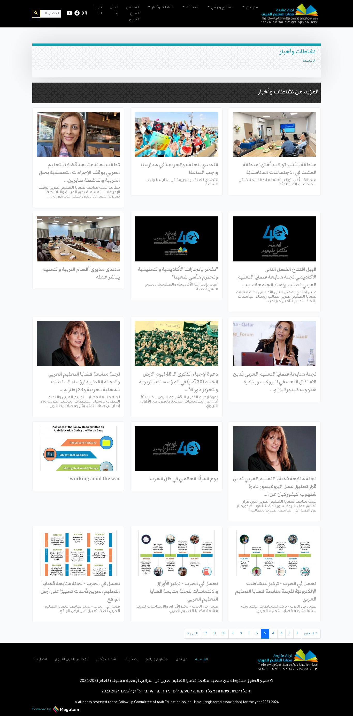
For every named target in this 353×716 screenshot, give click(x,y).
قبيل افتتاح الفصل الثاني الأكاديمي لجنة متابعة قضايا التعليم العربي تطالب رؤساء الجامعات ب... (276, 277)
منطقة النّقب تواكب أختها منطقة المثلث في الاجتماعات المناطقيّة (279, 168)
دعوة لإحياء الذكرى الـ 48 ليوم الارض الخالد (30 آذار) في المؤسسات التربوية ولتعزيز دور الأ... (178, 381)
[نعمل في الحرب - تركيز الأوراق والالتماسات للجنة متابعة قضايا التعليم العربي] (176, 552)
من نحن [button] (251, 8)
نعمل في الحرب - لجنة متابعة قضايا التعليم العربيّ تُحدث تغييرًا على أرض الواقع (80, 591)
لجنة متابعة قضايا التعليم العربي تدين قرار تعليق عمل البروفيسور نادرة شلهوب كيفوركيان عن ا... (274, 486)
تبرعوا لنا (98, 11)
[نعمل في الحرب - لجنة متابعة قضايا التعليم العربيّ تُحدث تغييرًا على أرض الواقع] (78, 552)
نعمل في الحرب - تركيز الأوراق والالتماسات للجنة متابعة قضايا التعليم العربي (184, 591)
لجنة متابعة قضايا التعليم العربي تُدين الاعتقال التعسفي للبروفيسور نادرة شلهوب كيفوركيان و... (274, 381)
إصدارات (131, 659)
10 (223, 633)
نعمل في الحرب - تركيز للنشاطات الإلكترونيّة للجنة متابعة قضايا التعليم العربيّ (275, 591)
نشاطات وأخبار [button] (162, 8)
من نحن (181, 659)
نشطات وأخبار (106, 659)
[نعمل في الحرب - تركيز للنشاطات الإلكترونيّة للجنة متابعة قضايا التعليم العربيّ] (274, 552)
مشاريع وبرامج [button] (221, 8)
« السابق (310, 633)
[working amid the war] (78, 448)
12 (205, 633)
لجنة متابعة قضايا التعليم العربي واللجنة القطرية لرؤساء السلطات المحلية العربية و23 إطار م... (84, 381)
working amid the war (95, 479)
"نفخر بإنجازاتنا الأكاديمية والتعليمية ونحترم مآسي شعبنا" (178, 273)
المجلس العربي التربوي (132, 13)
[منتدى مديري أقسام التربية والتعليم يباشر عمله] (78, 238)
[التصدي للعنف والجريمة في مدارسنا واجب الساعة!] (176, 134)
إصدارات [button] (192, 8)
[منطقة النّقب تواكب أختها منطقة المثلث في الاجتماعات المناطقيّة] (274, 134)
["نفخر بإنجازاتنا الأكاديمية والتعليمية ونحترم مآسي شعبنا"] (176, 238)
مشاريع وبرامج (156, 659)
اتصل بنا (114, 11)
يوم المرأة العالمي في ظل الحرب (184, 479)
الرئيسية (309, 61)
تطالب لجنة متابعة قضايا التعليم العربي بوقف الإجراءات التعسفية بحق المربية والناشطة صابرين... (79, 172)
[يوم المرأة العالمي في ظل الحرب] (176, 448)
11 (214, 633)
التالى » (192, 633)
